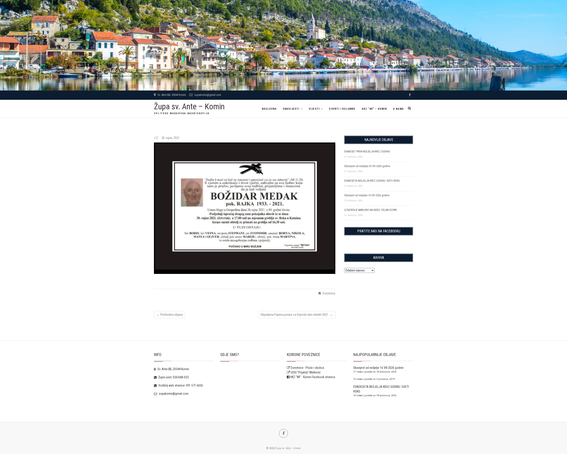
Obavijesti (291, 108)
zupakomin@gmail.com (207, 94)
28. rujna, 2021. (170, 138)
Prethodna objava (169, 315)
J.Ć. (156, 138)
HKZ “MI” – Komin (374, 108)
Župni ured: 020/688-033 (173, 377)
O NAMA (398, 108)
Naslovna (269, 108)
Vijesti (314, 108)
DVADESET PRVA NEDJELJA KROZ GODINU (367, 151)
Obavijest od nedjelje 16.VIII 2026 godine (366, 195)
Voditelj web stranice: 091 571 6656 (180, 385)
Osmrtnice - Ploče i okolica (307, 367)
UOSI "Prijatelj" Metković (305, 372)
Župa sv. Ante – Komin (189, 106)
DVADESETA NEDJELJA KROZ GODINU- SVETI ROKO (372, 180)
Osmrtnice (328, 293)
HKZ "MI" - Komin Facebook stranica (312, 377)
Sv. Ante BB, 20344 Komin (171, 94)
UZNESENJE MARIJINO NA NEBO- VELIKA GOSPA (370, 210)
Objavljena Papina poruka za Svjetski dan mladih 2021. (296, 315)
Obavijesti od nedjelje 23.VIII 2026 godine (367, 166)
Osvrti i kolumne (342, 108)
